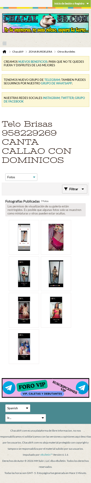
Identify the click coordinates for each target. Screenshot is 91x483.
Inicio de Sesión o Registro (69, 3)
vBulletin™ (46, 454)
